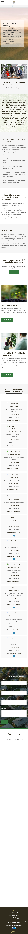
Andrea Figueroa (14, 406)
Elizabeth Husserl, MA (14, 454)
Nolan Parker (14, 520)
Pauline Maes (14, 544)
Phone (3, 699)
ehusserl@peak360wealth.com (14, 468)
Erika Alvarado (14, 477)
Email (3, 689)
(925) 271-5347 (15, 912)
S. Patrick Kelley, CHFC (14, 567)
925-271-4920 (15, 624)
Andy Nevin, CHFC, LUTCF (14, 431)
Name (3, 680)
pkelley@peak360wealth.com (14, 581)
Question (3, 708)
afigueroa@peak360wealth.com (14, 420)
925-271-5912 (15, 527)
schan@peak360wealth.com (14, 604)
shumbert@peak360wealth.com (14, 630)
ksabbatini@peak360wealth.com (14, 511)
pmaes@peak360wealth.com (14, 556)
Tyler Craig (14, 641)
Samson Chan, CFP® (14, 590)
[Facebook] (13, 928)
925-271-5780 (15, 414)
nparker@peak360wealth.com (14, 532)
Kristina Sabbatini (14, 499)
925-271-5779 (15, 550)
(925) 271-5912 (15, 598)
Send (4, 722)
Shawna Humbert (14, 615)
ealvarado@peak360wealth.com (14, 490)
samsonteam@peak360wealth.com (14, 925)
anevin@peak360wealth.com (14, 445)
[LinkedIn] (14, 535)
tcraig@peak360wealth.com (14, 653)
